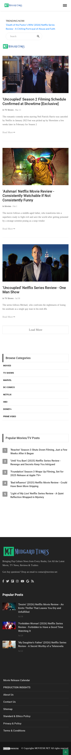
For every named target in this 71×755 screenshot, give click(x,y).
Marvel (7, 380)
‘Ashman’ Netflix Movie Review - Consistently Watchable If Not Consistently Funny (28, 195)
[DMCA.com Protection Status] (11, 748)
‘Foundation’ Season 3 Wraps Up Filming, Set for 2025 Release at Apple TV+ (36, 473)
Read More (7, 132)
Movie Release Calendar (16, 680)
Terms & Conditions (14, 730)
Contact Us (9, 701)
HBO (5, 402)
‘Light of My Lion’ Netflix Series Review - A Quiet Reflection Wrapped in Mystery (37, 495)
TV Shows (8, 373)
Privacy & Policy (12, 723)
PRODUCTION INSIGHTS (16, 687)
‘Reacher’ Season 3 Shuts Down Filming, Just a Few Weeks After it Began (38, 451)
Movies (7, 365)
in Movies (6, 206)
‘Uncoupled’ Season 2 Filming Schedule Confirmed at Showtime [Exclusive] (34, 101)
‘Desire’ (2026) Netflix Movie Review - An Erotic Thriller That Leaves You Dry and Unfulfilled (41, 608)
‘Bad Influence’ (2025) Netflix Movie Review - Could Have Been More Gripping (38, 484)
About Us (8, 694)
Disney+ (7, 409)
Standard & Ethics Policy (16, 716)
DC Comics (9, 387)
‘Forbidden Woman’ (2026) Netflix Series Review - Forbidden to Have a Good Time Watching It (40, 627)
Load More (35, 329)
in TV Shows (8, 110)
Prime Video (9, 416)
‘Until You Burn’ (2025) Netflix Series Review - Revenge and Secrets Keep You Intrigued (35, 462)
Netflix (7, 394)
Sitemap (7, 709)
